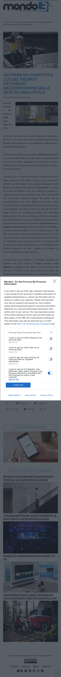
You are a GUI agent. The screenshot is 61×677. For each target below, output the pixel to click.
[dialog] (30, 338)
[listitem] (30, 332)
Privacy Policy (46, 395)
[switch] (50, 338)
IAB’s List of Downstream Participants (34, 324)
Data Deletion (14, 395)
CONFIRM (18, 385)
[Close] (55, 282)
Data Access (30, 395)
